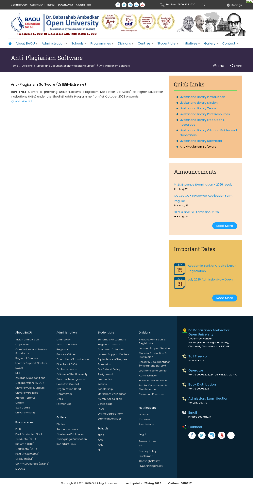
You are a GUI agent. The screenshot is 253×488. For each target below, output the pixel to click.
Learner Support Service (154, 348)
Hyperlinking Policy (151, 466)
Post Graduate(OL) (27, 454)
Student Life (166, 43)
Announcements (67, 429)
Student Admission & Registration (152, 341)
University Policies (26, 393)
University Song (25, 412)
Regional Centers (26, 358)
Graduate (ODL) (25, 439)
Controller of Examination (73, 359)
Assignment (37, 4)
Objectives (22, 344)
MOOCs (20, 469)
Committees (65, 394)
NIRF (18, 373)
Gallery (209, 43)
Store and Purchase (151, 394)
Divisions (124, 43)
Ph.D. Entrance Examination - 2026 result (203, 184)
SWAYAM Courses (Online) (32, 464)
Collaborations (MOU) (29, 383)
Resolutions (146, 424)
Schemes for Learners (112, 339)
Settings (236, 4)
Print (221, 66)
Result (51, 4)
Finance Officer (66, 354)
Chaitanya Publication (71, 434)
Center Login (19, 4)
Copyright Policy (149, 461)
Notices (144, 414)
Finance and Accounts (153, 380)
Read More (224, 226)
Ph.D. (18, 429)
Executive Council (68, 384)
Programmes (100, 43)
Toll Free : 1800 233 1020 (180, 4)
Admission (104, 364)
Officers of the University (72, 374)
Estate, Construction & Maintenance (153, 387)
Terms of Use (147, 441)
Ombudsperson (67, 369)
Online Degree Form (111, 414)
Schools (77, 43)
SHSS (101, 435)
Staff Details (22, 407)
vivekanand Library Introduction (202, 97)
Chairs (19, 403)
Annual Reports (25, 398)
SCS (100, 440)
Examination (105, 379)
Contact (228, 43)
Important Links (66, 444)
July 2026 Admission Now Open (210, 279)
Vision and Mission (27, 339)
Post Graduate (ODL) (28, 434)
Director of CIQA (67, 364)
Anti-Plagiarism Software (198, 146)
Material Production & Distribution (153, 355)
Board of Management (71, 379)
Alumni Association (110, 399)
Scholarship (105, 389)
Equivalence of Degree (112, 359)
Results (102, 384)
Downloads (66, 4)
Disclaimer (146, 456)
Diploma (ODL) (24, 444)
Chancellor (64, 339)
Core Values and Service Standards (31, 351)
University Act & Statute (30, 388)
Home (14, 65)
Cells (60, 399)
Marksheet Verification (112, 394)
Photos (61, 424)
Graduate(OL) (24, 459)
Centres (144, 43)
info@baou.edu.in (199, 417)
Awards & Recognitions (30, 378)
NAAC (19, 368)
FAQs (101, 409)
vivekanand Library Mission (199, 102)
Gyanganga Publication (72, 439)
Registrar (62, 349)
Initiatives (190, 43)
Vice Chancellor (67, 344)
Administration (53, 43)
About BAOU (25, 43)
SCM (100, 445)
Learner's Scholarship (153, 370)
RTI (89, 4)
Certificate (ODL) (26, 449)
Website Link (23, 101)
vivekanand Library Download (201, 141)
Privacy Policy (147, 451)
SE (99, 450)
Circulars (144, 419)
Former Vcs (64, 404)
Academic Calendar (111, 349)
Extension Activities (110, 419)
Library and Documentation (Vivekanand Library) (66, 65)
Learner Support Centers (31, 363)
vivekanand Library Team (198, 108)
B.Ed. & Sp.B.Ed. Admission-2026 (196, 212)
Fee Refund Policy (109, 369)
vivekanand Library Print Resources (205, 114)
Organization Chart (69, 389)
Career (80, 4)
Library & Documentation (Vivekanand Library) (155, 364)
